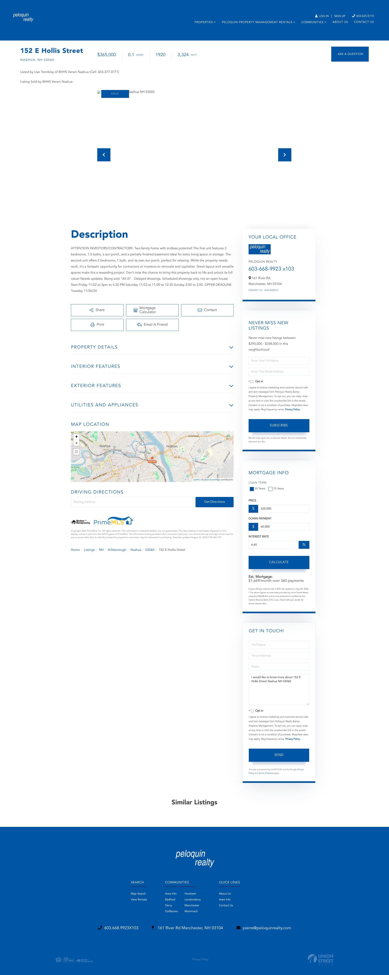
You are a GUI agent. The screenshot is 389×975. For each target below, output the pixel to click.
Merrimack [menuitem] (191, 911)
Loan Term (258, 483)
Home (75, 550)
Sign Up (339, 16)
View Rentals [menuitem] (139, 899)
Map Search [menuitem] (138, 894)
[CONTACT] (350, 54)
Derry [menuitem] (168, 905)
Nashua (135, 550)
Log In (323, 16)
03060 (149, 550)
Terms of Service (266, 773)
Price (252, 500)
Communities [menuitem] (312, 22)
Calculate (279, 562)
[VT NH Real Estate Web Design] (320, 959)
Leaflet (196, 480)
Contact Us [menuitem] (364, 22)
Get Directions (214, 502)
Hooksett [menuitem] (190, 894)
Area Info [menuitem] (171, 894)
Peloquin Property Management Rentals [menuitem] (257, 22)
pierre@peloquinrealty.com (267, 928)
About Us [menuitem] (340, 22)
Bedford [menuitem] (170, 899)
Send (279, 755)
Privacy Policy (292, 409)
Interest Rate (259, 536)
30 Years (260, 488)
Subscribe (279, 425)
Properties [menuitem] (203, 22)
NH (101, 550)
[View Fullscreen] (76, 452)
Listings (89, 550)
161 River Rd (189, 928)
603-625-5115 (365, 16)
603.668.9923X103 (121, 928)
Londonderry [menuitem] (193, 899)
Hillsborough (117, 550)
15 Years (278, 488)
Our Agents (271, 290)
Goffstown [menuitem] (171, 911)
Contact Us (255, 290)
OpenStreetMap (212, 480)
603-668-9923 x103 (271, 269)
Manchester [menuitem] (192, 905)
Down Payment (260, 518)
